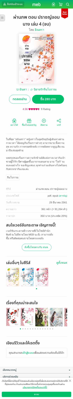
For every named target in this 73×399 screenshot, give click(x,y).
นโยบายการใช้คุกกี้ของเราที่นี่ (35, 387)
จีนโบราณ (12, 177)
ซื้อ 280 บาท (48, 99)
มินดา (23, 89)
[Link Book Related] (12, 316)
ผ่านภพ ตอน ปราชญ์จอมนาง (51, 189)
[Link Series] (12, 276)
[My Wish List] (53, 4)
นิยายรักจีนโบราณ (45, 89)
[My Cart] (60, 4)
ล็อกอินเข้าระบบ (15, 4)
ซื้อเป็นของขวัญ (29, 125)
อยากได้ (14, 125)
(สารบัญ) (63, 196)
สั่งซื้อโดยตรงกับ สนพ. (36, 247)
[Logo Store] (37, 4)
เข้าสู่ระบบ (27, 353)
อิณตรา (39, 29)
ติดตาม (44, 125)
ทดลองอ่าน (20, 99)
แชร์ (59, 125)
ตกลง (36, 394)
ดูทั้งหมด (61, 262)
